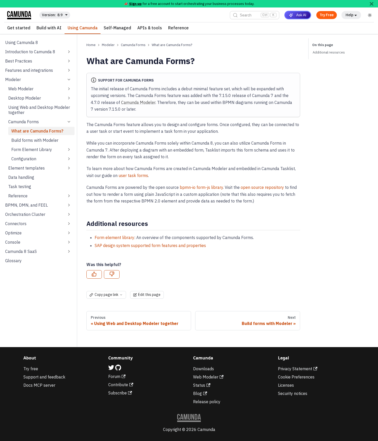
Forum (114, 376)
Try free (30, 368)
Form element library (114, 237)
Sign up (135, 3)
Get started (18, 28)
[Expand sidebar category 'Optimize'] (69, 233)
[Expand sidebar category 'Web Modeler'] (69, 89)
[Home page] (91, 45)
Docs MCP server (39, 385)
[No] (111, 274)
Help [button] (349, 15)
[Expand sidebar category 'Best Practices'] (69, 61)
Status (199, 385)
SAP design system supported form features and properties (150, 245)
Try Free (327, 15)
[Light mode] (370, 15)
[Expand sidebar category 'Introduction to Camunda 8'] (69, 52)
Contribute (118, 384)
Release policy (206, 401)
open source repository (262, 187)
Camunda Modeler (138, 102)
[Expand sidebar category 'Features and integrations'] (69, 70)
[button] (40, 122)
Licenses (286, 385)
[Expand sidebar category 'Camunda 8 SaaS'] (69, 251)
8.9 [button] (59, 15)
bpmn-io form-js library (201, 187)
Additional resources (329, 52)
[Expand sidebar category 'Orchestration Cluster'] (69, 214)
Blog (197, 393)
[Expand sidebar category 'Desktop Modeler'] (69, 98)
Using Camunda (82, 28)
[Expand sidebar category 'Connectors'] (69, 223)
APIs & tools (149, 28)
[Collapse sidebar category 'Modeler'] (69, 79)
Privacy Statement (295, 368)
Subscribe (117, 392)
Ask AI (301, 15)
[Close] (371, 3)
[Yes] (94, 274)
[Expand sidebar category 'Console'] (69, 242)
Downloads (203, 368)
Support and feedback (44, 377)
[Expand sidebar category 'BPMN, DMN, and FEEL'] (69, 205)
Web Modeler (205, 377)
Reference (178, 28)
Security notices (292, 393)
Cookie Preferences (296, 377)
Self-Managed (117, 28)
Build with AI (49, 28)
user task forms (133, 175)
